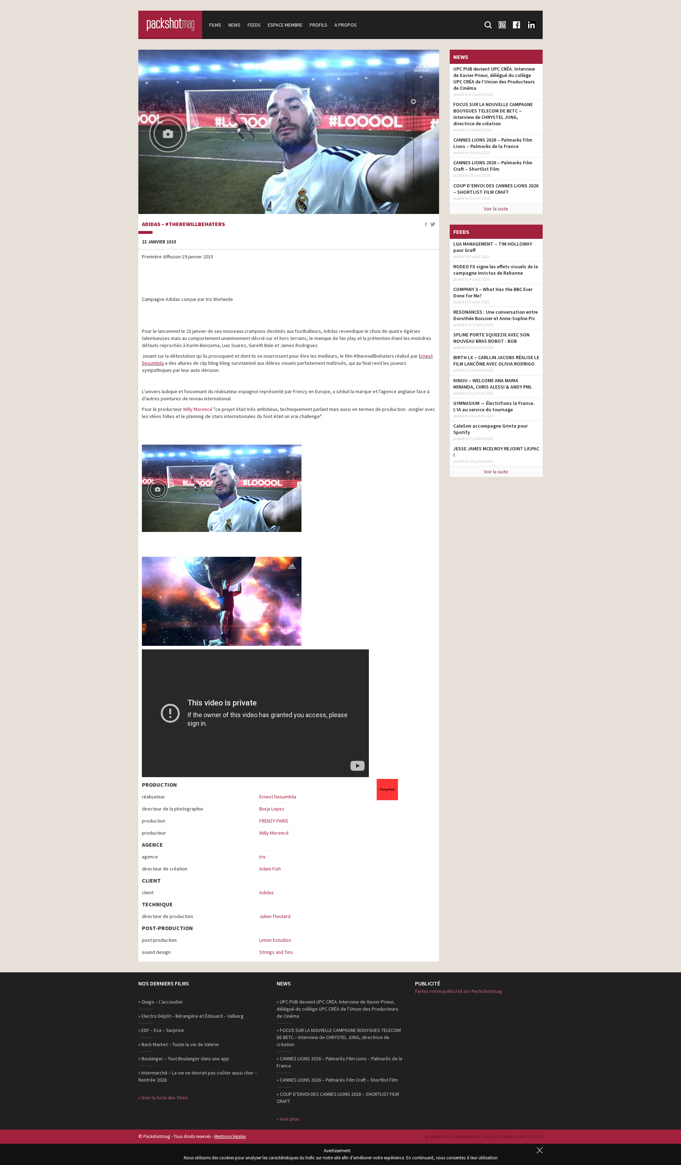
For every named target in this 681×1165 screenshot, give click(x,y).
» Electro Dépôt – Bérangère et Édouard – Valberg (191, 1016)
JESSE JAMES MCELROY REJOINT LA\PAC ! (496, 451)
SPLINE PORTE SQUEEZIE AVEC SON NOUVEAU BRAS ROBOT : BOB (491, 337)
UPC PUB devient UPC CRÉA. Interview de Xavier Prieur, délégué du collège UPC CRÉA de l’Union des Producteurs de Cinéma (494, 78)
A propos (345, 25)
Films (215, 25)
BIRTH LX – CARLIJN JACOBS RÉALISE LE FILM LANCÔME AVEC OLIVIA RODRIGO (496, 360)
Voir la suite (496, 208)
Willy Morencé (197, 409)
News (234, 25)
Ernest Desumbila (277, 796)
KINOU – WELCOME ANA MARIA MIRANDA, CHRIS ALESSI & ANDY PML (492, 383)
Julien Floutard (274, 916)
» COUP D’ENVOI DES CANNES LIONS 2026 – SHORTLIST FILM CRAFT (338, 1097)
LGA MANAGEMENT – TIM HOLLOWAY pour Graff (492, 247)
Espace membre (285, 25)
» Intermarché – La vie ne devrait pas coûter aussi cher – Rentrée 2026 (197, 1076)
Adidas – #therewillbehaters (183, 224)
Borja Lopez (271, 809)
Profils (318, 25)
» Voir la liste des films (163, 1097)
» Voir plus (288, 1119)
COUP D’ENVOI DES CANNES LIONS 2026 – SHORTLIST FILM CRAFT (495, 188)
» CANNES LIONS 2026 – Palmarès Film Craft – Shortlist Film (337, 1080)
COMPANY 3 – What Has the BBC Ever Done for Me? (492, 292)
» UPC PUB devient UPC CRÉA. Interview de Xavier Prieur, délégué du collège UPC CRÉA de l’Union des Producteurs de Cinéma (337, 1009)
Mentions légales (230, 1136)
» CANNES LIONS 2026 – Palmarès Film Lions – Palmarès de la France (339, 1062)
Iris (262, 856)
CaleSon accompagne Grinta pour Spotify (490, 429)
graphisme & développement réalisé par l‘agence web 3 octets (484, 1136)
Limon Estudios (275, 940)
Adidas (266, 892)
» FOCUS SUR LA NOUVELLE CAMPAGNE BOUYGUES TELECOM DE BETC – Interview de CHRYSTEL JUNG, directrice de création (339, 1037)
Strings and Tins (276, 952)
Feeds (254, 25)
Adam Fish (270, 868)
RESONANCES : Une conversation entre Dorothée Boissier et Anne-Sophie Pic (495, 315)
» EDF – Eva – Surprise (161, 1030)
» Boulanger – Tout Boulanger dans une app (183, 1058)
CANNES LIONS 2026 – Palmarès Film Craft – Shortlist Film (492, 165)
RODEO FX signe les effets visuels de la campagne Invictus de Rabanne (495, 269)
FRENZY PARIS (273, 821)
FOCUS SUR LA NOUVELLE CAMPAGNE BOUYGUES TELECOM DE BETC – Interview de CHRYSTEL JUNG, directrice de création (493, 114)
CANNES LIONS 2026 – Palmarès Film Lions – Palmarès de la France (492, 143)
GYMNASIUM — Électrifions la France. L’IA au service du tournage (494, 406)
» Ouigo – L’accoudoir (160, 1002)
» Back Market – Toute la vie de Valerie (178, 1044)
